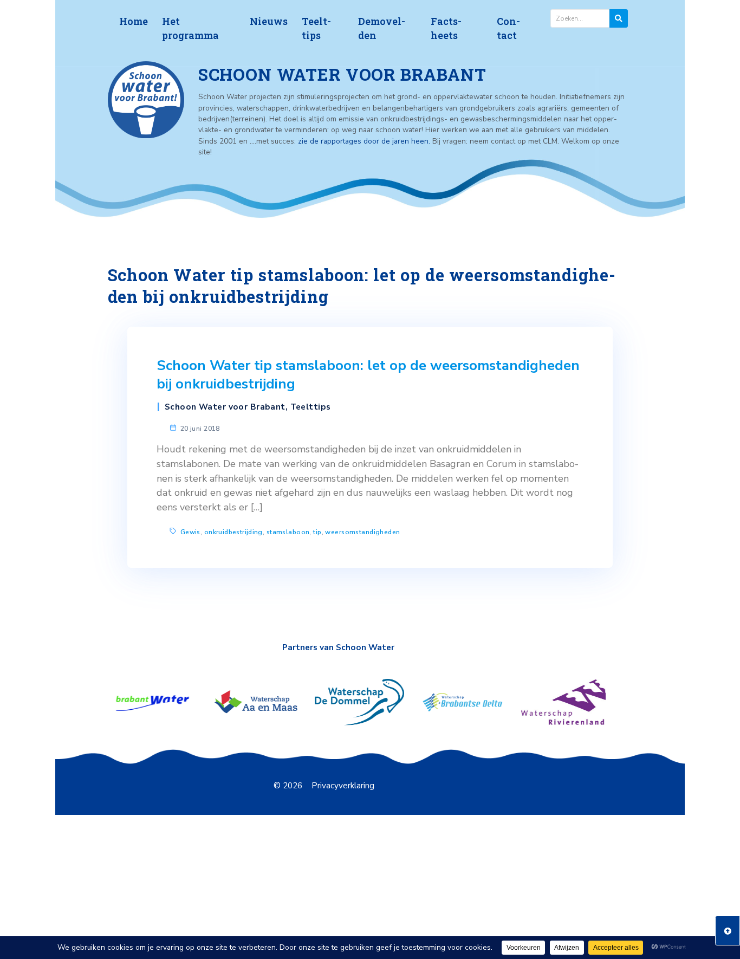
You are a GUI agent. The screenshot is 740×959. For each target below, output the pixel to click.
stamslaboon (288, 532)
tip (317, 532)
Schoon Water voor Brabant (225, 406)
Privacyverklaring (342, 785)
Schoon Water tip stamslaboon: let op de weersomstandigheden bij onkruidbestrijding (368, 375)
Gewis (190, 532)
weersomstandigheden (362, 532)
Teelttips (310, 406)
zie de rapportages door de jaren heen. (365, 141)
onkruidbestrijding (233, 532)
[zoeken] (618, 18)
